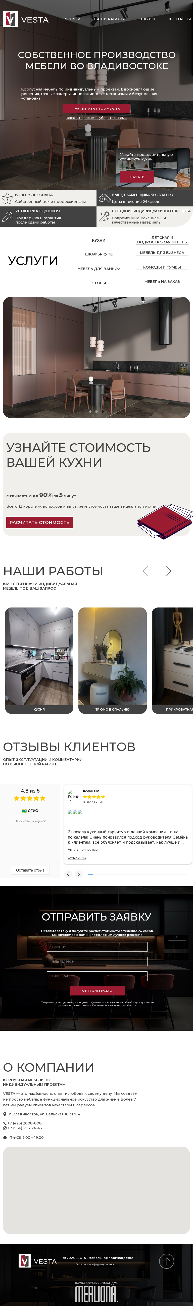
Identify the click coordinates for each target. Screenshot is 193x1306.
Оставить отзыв (30, 870)
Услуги (72, 19)
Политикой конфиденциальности (114, 1005)
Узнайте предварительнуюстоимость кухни (146, 156)
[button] (68, 874)
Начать (137, 177)
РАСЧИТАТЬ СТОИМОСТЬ (96, 109)
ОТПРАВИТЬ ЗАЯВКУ (97, 990)
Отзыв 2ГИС (77, 858)
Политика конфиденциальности (96, 1264)
